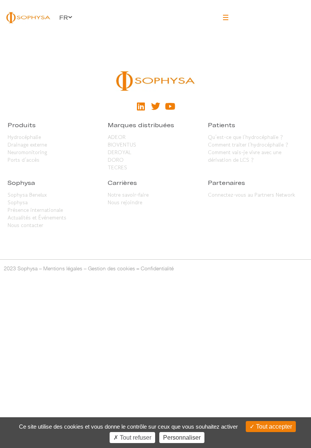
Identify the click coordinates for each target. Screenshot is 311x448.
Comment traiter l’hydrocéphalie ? (248, 144)
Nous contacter (25, 225)
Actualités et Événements (37, 217)
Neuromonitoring (27, 152)
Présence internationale (35, 210)
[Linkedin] (141, 106)
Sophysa (18, 202)
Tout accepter (273, 426)
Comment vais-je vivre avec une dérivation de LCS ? (244, 156)
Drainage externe (27, 144)
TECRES (117, 167)
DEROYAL (119, 152)
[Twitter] (155, 106)
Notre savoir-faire (128, 195)
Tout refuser (134, 437)
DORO (116, 160)
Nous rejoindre (125, 202)
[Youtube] (170, 106)
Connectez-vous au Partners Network (251, 195)
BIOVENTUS (122, 144)
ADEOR (117, 137)
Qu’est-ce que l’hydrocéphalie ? (245, 137)
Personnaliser (182, 437)
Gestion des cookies (111, 268)
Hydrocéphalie (24, 137)
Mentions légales (62, 268)
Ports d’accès (23, 160)
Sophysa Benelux (27, 195)
